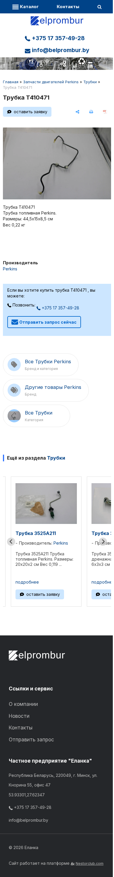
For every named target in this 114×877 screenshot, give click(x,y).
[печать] (91, 111)
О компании (23, 704)
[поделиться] (77, 111)
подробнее (27, 582)
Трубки (90, 81)
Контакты (68, 6)
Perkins (10, 268)
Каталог (29, 6)
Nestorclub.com (89, 863)
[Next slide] (103, 542)
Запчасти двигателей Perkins (51, 81)
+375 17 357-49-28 (57, 38)
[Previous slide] (11, 542)
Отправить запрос (31, 740)
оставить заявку (30, 111)
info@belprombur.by (59, 50)
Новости (19, 716)
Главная (10, 81)
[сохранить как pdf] (105, 111)
